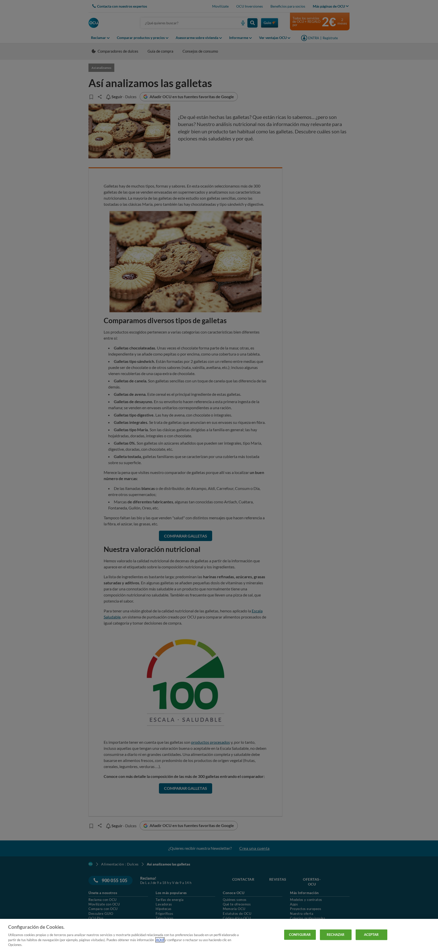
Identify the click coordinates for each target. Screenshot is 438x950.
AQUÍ (160, 940)
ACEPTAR (371, 935)
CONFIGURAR (300, 935)
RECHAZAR (336, 935)
